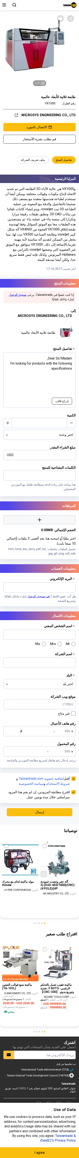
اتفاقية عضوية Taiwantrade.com (41, 779)
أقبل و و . (43, 781)
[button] (44, 923)
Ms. (37, 644)
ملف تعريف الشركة (33, 160)
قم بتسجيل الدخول (38, 596)
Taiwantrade (69, 5)
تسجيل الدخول (18, 294)
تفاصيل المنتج (64, 160)
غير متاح (64, 713)
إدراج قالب (61, 401)
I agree (39, 1153)
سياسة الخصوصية (31, 784)
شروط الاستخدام (58, 784)
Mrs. (52, 644)
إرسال (39, 812)
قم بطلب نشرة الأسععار (39, 139)
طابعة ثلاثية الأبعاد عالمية (38, 333)
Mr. (67, 644)
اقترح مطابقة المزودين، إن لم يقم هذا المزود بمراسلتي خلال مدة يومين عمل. (39, 794)
